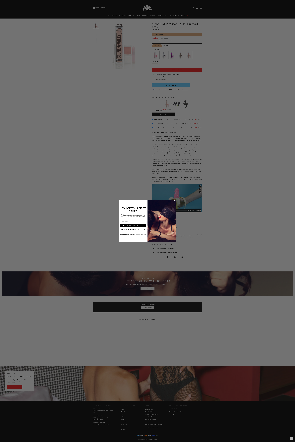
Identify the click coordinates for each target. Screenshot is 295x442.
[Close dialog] (175, 201)
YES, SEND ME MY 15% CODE (133, 225)
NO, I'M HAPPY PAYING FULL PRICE (133, 229)
